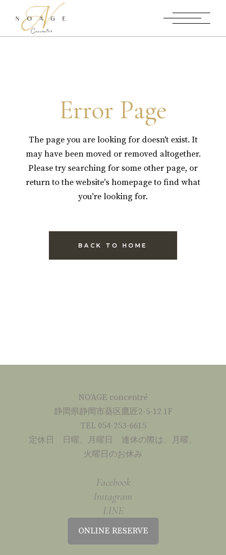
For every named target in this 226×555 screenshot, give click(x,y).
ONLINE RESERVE (113, 531)
